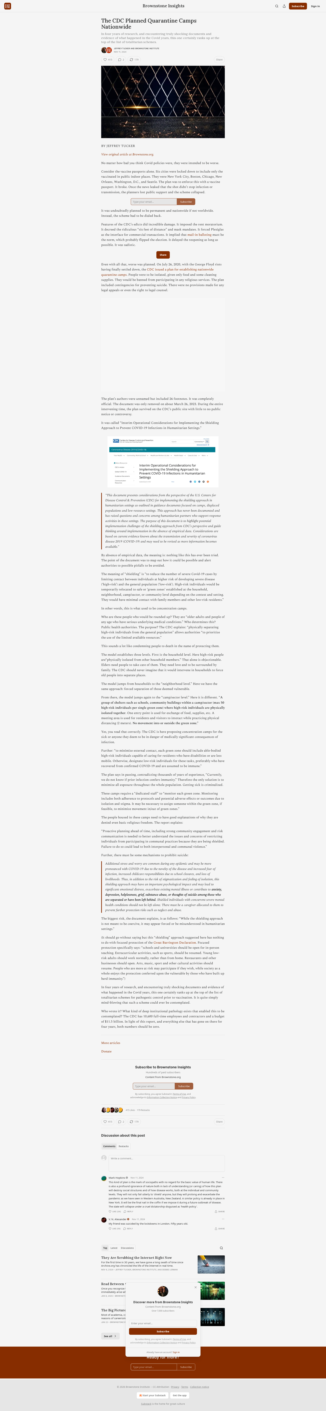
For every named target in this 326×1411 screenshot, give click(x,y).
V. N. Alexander (117, 1219)
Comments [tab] (109, 1146)
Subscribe (298, 6)
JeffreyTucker (122, 48)
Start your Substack (154, 1395)
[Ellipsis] (223, 1177)
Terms (184, 1386)
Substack (146, 1403)
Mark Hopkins (117, 1177)
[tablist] (116, 1146)
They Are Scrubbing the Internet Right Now (136, 1258)
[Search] (276, 6)
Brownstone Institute (147, 48)
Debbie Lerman (170, 1269)
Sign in (315, 6)
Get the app (180, 1395)
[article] (163, 1265)
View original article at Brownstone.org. (127, 154)
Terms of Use (179, 1339)
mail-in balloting (199, 234)
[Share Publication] (284, 6)
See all (108, 1336)
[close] (195, 1287)
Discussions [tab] (127, 1247)
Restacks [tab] (124, 1146)
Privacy (175, 1386)
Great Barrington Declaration (174, 942)
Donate (106, 1051)
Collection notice (199, 1386)
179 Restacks (143, 1110)
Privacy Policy (188, 1342)
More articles (110, 1043)
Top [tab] (105, 1247)
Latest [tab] (114, 1247)
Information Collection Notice (162, 1342)
